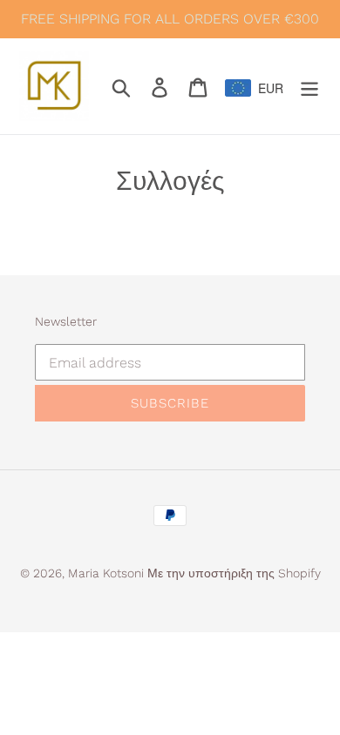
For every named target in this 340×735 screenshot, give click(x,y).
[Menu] (309, 86)
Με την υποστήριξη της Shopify (234, 573)
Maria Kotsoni (107, 573)
